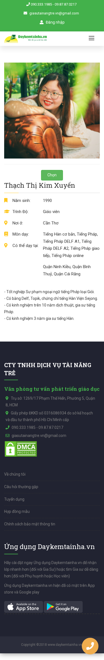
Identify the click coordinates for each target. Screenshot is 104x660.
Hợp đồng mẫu (17, 511)
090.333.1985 (41, 4)
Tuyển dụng (14, 499)
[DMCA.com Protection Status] (20, 448)
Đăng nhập (55, 22)
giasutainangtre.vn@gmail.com (54, 13)
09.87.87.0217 (66, 4)
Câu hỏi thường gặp (21, 487)
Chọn (52, 175)
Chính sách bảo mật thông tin (29, 524)
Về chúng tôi (15, 474)
